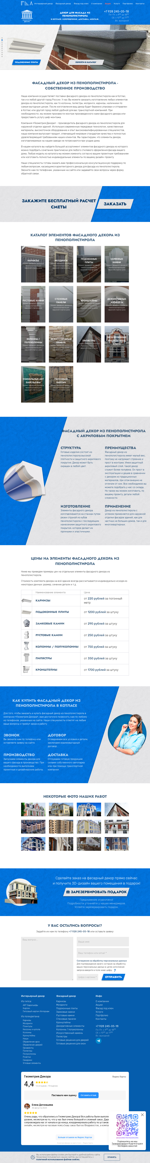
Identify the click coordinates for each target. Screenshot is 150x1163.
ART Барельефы (30, 1005)
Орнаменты (28, 1048)
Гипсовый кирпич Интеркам (36, 1011)
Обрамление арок (31, 1042)
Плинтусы (27, 1026)
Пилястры (27, 1051)
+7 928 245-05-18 (116, 11)
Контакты (140, 3)
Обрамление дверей (32, 1045)
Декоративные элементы (70, 1026)
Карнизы (27, 1020)
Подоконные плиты (67, 1008)
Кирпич (26, 1008)
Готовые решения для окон (71, 1043)
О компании (96, 3)
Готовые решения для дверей (72, 1040)
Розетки (27, 1057)
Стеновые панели (66, 1019)
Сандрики (27, 1060)
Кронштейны (29, 1035)
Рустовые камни (65, 1015)
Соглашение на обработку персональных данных (102, 961)
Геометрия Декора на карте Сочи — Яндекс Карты (75, 1143)
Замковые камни (65, 1011)
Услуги (117, 3)
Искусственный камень (69, 1033)
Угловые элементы (32, 1063)
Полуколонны (29, 1054)
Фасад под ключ (81, 3)
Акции (108, 3)
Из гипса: (26, 1001)
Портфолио (128, 3)
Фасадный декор (63, 3)
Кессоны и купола (31, 1029)
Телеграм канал (119, 1143)
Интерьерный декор (43, 3)
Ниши (25, 1038)
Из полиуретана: (30, 1016)
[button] (2, 38)
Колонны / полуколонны (69, 1029)
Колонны (27, 1032)
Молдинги (27, 1023)
